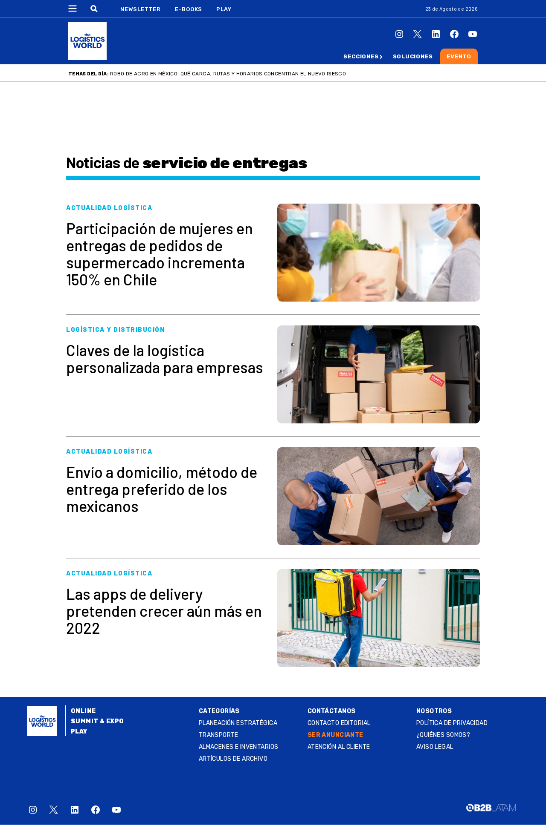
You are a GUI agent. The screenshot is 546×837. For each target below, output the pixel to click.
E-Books (188, 9)
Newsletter (140, 9)
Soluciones (413, 56)
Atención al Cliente (339, 747)
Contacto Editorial (339, 723)
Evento (459, 56)
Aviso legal (434, 747)
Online (83, 711)
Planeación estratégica (238, 723)
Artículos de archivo (233, 758)
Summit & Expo (97, 721)
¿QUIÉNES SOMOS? (443, 735)
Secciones (360, 56)
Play (223, 9)
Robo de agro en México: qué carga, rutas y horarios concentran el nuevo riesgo (228, 74)
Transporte (218, 735)
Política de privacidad (452, 723)
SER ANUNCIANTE (335, 735)
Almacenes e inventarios (239, 747)
